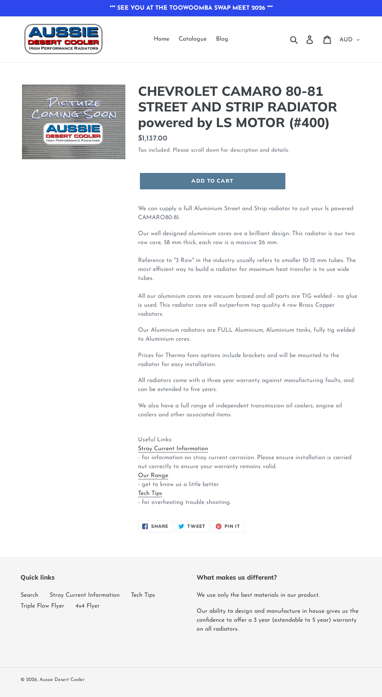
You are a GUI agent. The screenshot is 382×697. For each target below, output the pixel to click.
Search (29, 595)
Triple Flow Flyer (42, 606)
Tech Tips (150, 493)
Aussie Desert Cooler (62, 679)
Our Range (153, 476)
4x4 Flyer (87, 606)
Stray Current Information (173, 449)
